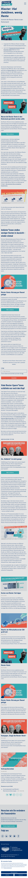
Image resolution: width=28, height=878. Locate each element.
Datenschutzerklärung (8, 867)
